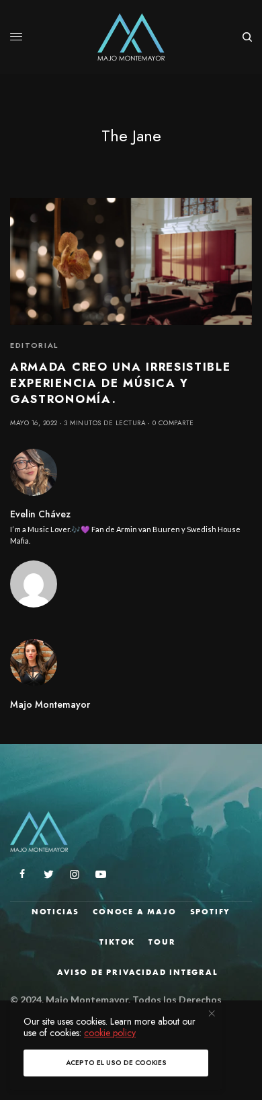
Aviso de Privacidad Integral (137, 972)
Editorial (34, 345)
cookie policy (110, 1032)
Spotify (210, 911)
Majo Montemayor (50, 704)
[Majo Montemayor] (131, 37)
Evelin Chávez (40, 514)
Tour (161, 942)
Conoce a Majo (134, 911)
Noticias (55, 911)
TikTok (117, 942)
